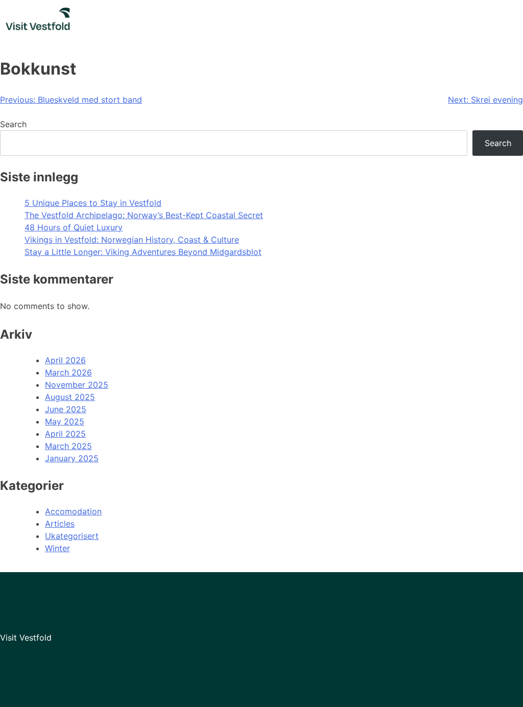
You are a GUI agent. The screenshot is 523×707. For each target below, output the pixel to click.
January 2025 (72, 458)
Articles (60, 524)
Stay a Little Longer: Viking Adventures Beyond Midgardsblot (143, 252)
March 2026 (68, 372)
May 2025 (64, 421)
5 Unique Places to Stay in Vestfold (93, 203)
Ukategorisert (72, 536)
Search (13, 124)
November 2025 (76, 385)
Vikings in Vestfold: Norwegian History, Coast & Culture (132, 239)
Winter (57, 548)
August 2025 (70, 397)
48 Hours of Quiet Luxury (74, 227)
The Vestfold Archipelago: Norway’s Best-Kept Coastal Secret (144, 215)
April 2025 (65, 434)
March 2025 (68, 446)
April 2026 (65, 360)
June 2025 (65, 409)
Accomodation (73, 511)
